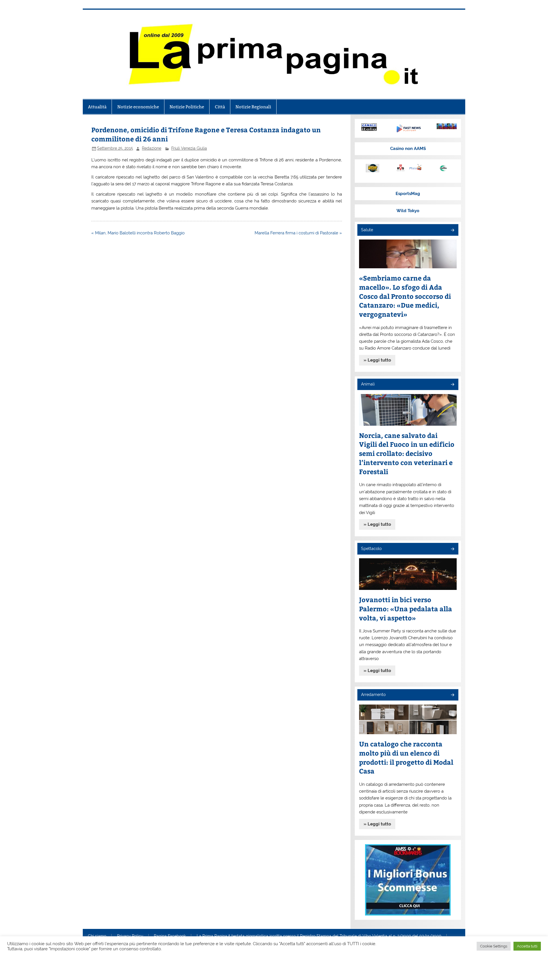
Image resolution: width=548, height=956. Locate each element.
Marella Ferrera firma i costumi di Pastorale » (298, 233)
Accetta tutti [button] (527, 946)
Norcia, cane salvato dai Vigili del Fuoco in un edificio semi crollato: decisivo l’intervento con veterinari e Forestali (406, 453)
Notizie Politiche (187, 106)
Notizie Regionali (253, 106)
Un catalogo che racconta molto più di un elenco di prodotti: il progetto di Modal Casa (406, 757)
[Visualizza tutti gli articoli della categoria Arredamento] (452, 695)
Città (220, 106)
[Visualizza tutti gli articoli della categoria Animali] (452, 384)
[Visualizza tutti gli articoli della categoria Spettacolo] (452, 549)
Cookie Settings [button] (493, 946)
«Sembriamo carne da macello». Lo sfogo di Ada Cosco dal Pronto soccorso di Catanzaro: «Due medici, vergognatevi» (405, 296)
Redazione (151, 148)
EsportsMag (408, 193)
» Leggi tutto (377, 360)
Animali (368, 384)
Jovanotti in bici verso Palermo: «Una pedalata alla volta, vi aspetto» (405, 608)
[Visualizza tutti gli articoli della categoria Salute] (452, 230)
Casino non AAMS (408, 148)
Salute (367, 230)
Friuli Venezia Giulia (189, 148)
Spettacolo (371, 548)
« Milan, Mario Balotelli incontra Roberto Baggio (138, 233)
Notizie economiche (138, 106)
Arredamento (373, 694)
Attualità (97, 106)
